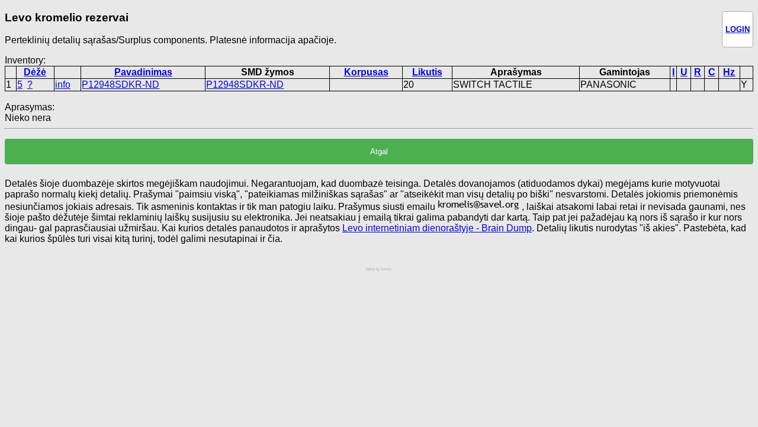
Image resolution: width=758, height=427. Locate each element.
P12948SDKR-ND (120, 84)
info (62, 84)
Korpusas (366, 72)
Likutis (427, 72)
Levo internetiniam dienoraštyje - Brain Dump (437, 228)
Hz (729, 72)
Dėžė (35, 72)
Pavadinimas (143, 72)
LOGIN (737, 29)
